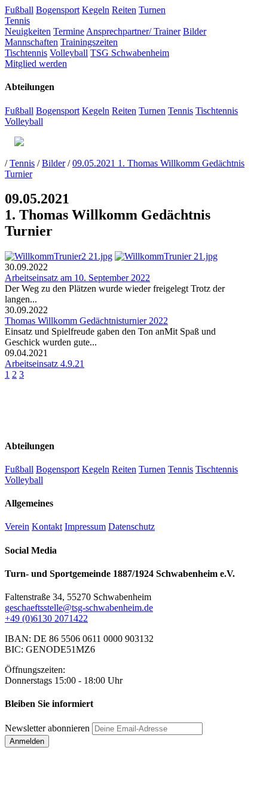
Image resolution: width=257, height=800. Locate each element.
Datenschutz (131, 526)
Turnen (152, 10)
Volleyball (69, 53)
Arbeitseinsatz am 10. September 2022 (77, 278)
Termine (68, 31)
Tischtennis (26, 53)
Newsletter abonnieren (47, 728)
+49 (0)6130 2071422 (46, 618)
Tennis (17, 21)
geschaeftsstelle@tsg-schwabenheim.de (79, 608)
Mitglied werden (36, 63)
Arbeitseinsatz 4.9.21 (44, 364)
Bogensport (57, 10)
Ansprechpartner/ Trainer (133, 31)
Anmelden (27, 741)
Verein (17, 526)
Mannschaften (31, 42)
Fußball (19, 10)
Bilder (194, 31)
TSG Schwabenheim (129, 53)
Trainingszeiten (89, 42)
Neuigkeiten (28, 31)
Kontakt (47, 526)
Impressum (85, 526)
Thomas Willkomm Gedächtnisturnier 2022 (86, 321)
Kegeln (95, 10)
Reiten (124, 10)
